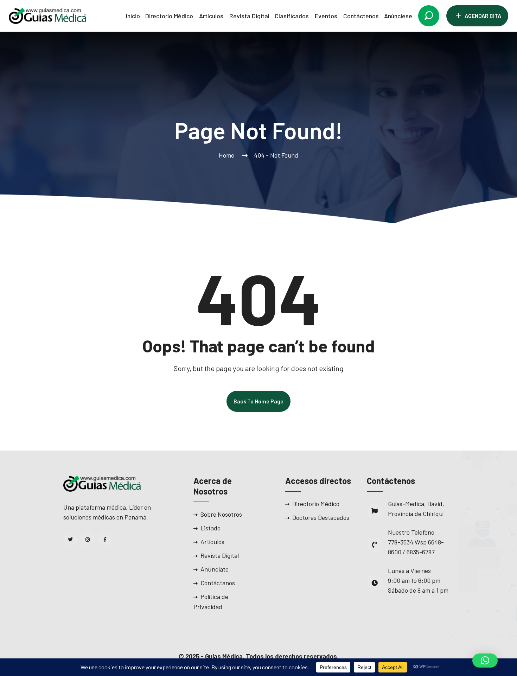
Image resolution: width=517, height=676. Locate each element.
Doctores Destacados (320, 517)
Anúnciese (398, 16)
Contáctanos (217, 583)
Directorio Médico (169, 16)
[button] (485, 660)
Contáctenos (361, 16)
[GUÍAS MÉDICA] (47, 15)
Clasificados (292, 16)
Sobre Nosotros (221, 514)
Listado (210, 528)
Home (228, 155)
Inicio (133, 16)
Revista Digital (249, 16)
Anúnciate (214, 569)
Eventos (326, 16)
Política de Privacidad (210, 602)
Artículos (211, 16)
